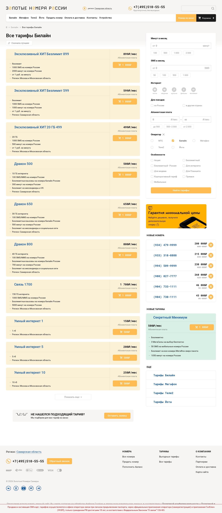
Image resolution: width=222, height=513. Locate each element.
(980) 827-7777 (165, 276)
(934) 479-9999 (165, 245)
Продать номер (54, 17)
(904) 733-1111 (165, 286)
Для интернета (193, 166)
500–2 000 (171, 126)
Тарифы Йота (162, 402)
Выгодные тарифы (169, 456)
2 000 (188, 53)
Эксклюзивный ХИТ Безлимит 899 (41, 54)
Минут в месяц (159, 38)
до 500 (156, 126)
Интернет (156, 83)
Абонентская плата (161, 112)
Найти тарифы (181, 190)
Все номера (128, 456)
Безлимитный (193, 160)
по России (159, 105)
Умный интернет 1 (28, 321)
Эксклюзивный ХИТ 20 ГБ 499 (38, 127)
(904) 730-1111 (165, 297)
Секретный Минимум (170, 317)
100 (155, 53)
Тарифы (164, 451)
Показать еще (71, 397)
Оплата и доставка (74, 17)
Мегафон (24, 17)
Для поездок (157, 100)
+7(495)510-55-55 (149, 7)
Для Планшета (193, 171)
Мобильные (160, 182)
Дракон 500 (23, 164)
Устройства (105, 17)
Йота (41, 17)
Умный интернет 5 (28, 347)
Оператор (157, 134)
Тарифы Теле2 (163, 393)
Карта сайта (202, 472)
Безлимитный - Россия (165, 166)
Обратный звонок (59, 461)
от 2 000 (187, 126)
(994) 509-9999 (165, 265)
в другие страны (194, 105)
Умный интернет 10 (29, 372)
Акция (157, 160)
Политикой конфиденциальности (180, 503)
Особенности (158, 154)
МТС (160, 140)
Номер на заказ (186, 18)
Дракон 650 (23, 204)
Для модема (160, 171)
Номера (127, 451)
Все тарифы (165, 461)
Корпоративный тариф (165, 176)
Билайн (13, 17)
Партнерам (201, 461)
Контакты (92, 17)
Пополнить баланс (132, 467)
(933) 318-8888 (165, 255)
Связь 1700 (23, 284)
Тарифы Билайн (164, 375)
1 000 (176, 53)
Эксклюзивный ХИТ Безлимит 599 (41, 90)
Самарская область (29, 451)
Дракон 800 (23, 244)
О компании (203, 451)
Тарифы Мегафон (165, 384)
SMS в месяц (158, 60)
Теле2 (34, 17)
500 (165, 53)
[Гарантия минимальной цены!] (176, 216)
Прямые (190, 176)
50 (154, 75)
